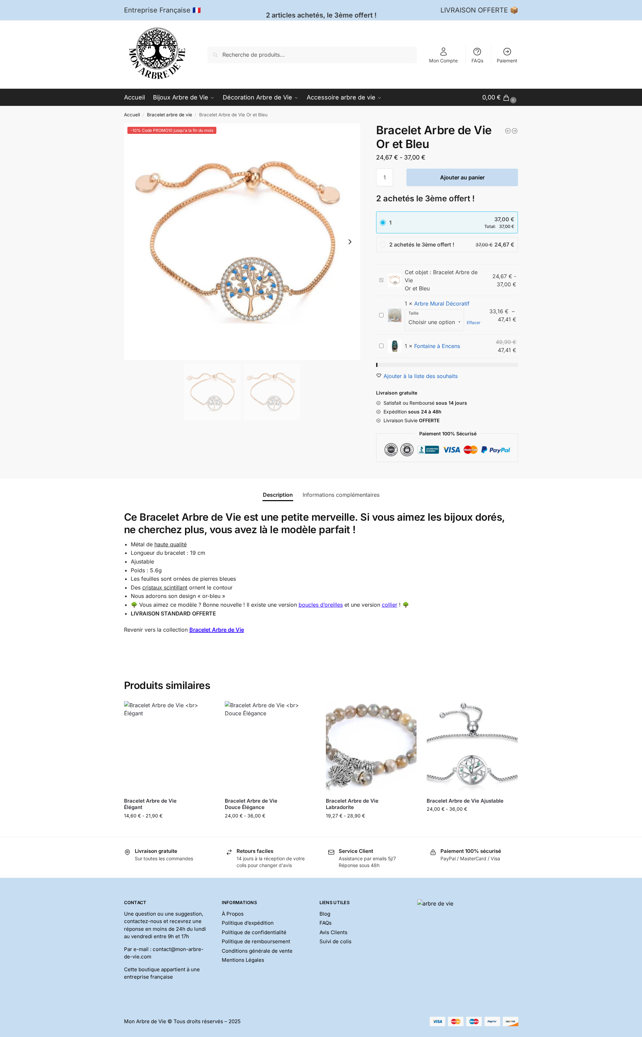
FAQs (477, 60)
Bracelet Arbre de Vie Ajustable (465, 801)
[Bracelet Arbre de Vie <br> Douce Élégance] (270, 746)
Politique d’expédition (248, 923)
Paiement (507, 60)
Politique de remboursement (256, 941)
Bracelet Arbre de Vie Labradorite (352, 804)
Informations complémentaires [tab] (341, 494)
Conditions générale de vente (257, 951)
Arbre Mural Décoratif (441, 303)
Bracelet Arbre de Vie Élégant (150, 804)
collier (389, 604)
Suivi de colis (335, 941)
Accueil (132, 114)
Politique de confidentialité (254, 932)
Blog (324, 914)
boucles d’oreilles (321, 604)
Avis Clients (333, 932)
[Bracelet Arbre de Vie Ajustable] (472, 746)
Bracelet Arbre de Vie (216, 629)
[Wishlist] (205, 711)
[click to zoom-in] (242, 241)
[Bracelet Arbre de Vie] (514, 130)
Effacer (474, 322)
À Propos (233, 914)
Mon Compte (443, 60)
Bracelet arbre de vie (169, 114)
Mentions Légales (243, 960)
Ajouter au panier (462, 177)
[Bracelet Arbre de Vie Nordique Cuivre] (508, 130)
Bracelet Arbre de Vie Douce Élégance (251, 804)
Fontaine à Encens (437, 346)
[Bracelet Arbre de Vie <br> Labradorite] (371, 746)
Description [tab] (278, 494)
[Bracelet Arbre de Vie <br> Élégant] (169, 746)
